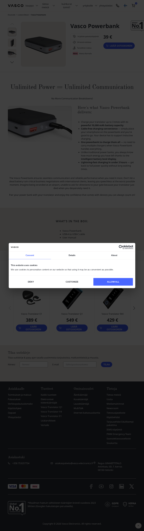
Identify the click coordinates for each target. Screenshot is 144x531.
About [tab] (114, 255)
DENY (31, 282)
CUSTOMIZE (72, 282)
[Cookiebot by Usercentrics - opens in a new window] (121, 247)
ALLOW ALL (113, 282)
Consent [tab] (30, 255)
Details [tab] (72, 255)
